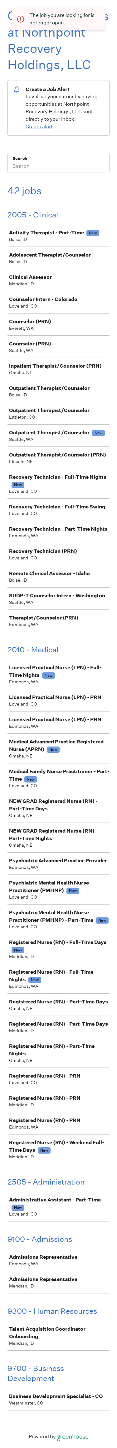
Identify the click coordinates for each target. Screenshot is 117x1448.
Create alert (39, 127)
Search (19, 158)
